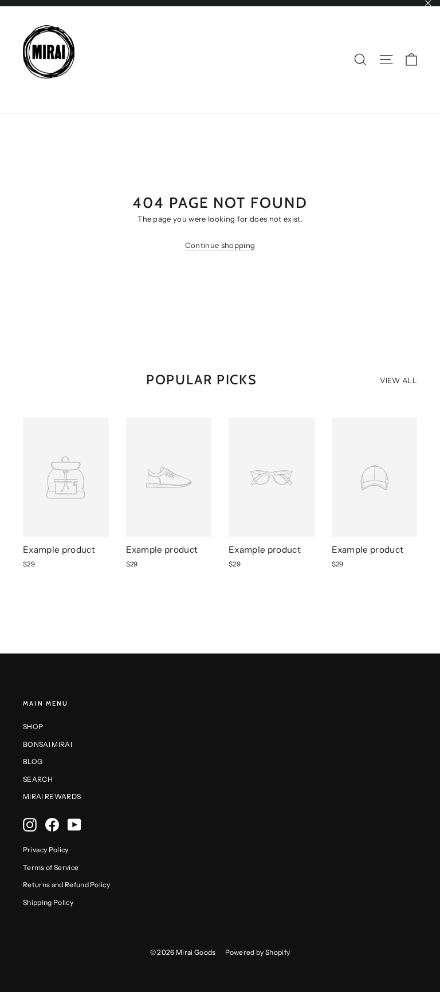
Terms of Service (50, 867)
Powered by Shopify (257, 952)
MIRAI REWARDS (52, 796)
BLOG (32, 761)
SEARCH (38, 779)
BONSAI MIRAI (47, 744)
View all (398, 380)
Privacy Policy (46, 849)
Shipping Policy (48, 902)
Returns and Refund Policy (66, 884)
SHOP (33, 726)
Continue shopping (220, 245)
